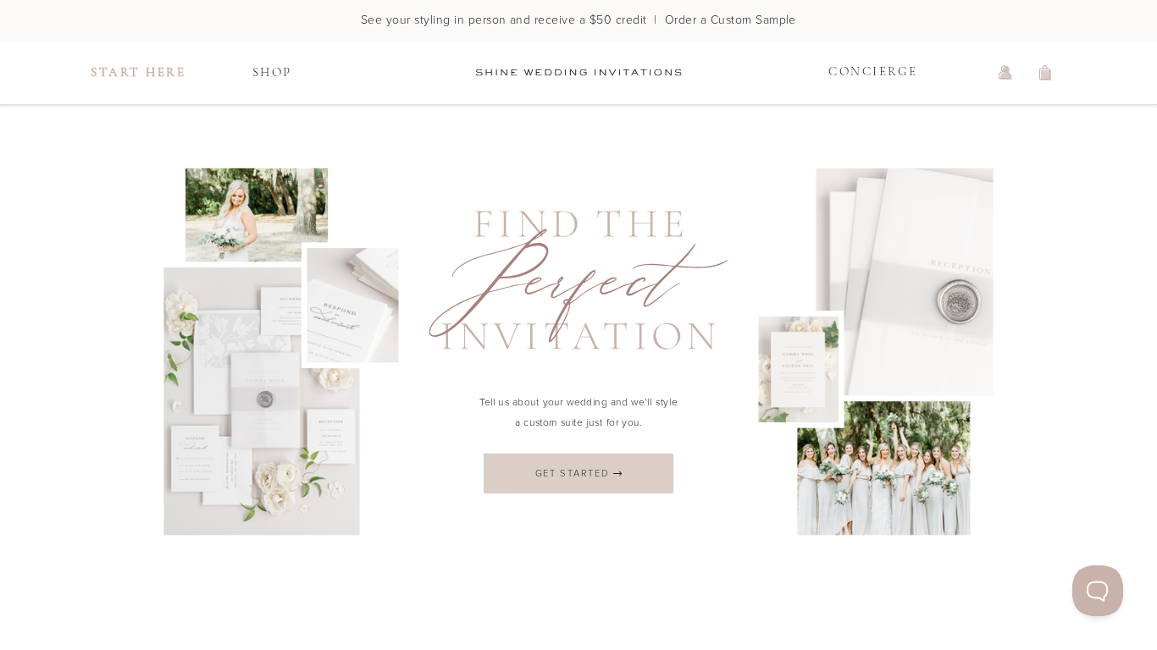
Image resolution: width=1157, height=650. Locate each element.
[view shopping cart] (1046, 72)
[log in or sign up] (1005, 72)
